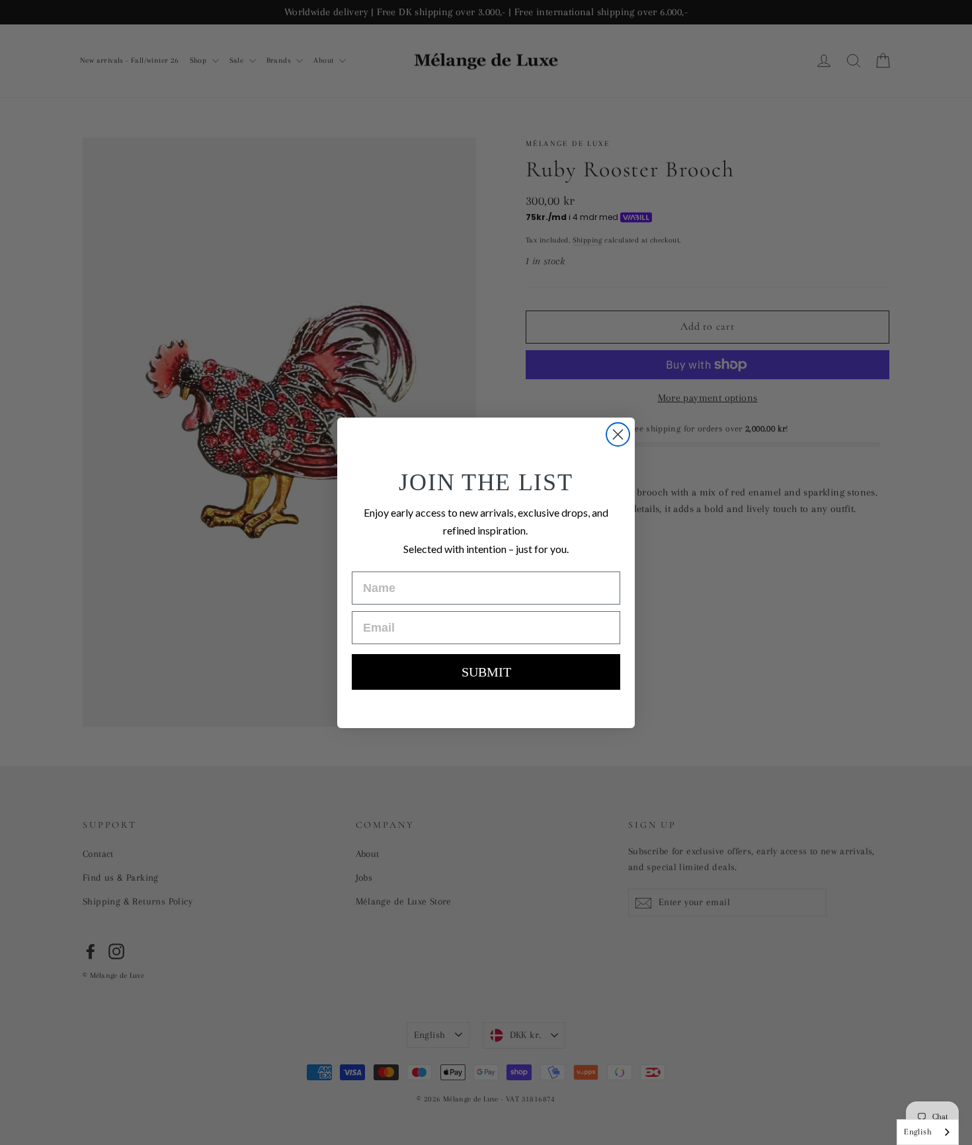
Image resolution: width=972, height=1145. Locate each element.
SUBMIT (486, 672)
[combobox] (928, 1132)
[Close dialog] (617, 434)
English (918, 1131)
